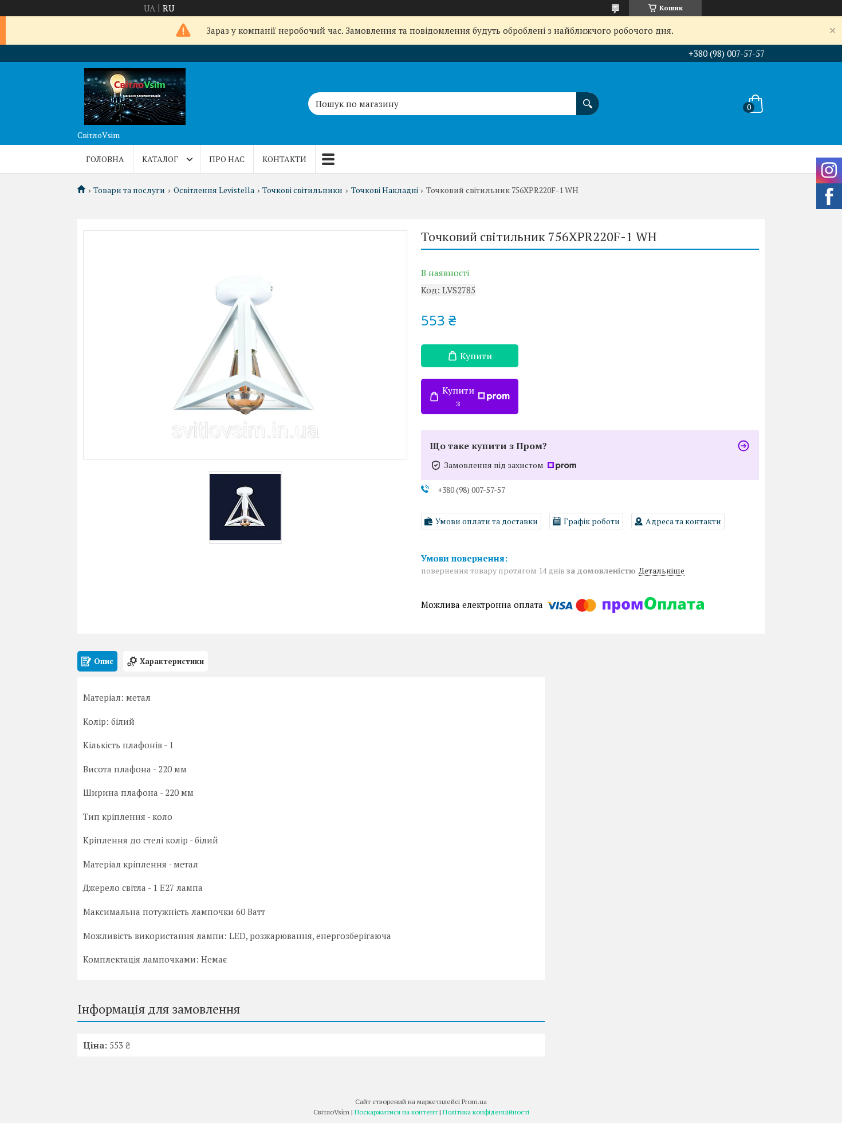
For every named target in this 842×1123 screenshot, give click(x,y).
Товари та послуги (129, 190)
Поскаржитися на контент (396, 1112)
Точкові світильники (302, 190)
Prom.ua (474, 1101)
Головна (105, 159)
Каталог (160, 159)
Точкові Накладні (384, 190)
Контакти (284, 159)
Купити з (458, 396)
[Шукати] (587, 98)
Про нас (227, 159)
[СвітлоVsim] (134, 93)
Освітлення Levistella (214, 190)
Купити (476, 356)
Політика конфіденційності (486, 1112)
